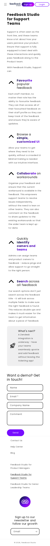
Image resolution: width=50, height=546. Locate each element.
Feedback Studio (28, 542)
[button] (5, 4)
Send (15, 432)
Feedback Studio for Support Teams (21, 476)
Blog (13, 453)
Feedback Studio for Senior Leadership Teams (25, 486)
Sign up (28, 4)
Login (42, 4)
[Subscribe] (36, 531)
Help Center (17, 446)
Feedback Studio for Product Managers (21, 466)
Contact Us (16, 440)
